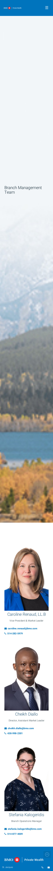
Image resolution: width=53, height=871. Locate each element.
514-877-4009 (17, 834)
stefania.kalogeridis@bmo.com (25, 829)
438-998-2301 (17, 733)
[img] (26, 261)
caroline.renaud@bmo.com (22, 628)
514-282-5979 (17, 633)
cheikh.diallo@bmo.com (21, 728)
